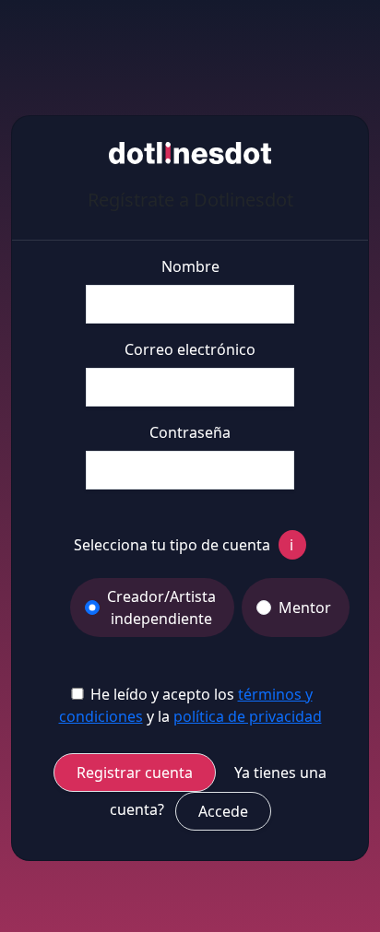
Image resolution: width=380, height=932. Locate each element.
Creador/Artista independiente (161, 607)
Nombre (190, 266)
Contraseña (190, 432)
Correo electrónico (190, 349)
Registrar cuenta (135, 772)
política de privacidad (247, 716)
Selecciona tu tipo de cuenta (183, 545)
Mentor (305, 607)
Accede (223, 811)
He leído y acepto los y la (190, 705)
